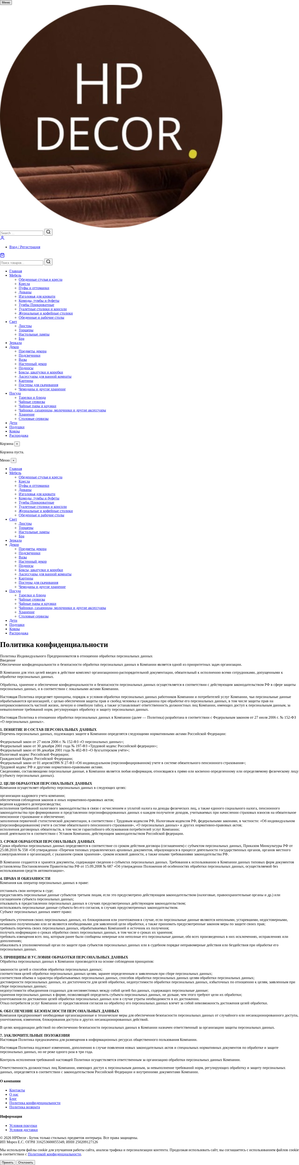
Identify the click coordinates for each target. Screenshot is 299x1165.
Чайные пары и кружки (37, 406)
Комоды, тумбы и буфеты (39, 301)
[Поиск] (48, 262)
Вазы (23, 360)
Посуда (15, 393)
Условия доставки (23, 1130)
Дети (13, 423)
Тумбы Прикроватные (36, 305)
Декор (14, 347)
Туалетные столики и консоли (43, 309)
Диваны (25, 292)
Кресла (24, 284)
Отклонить (25, 1162)
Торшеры (26, 330)
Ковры (14, 431)
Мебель (15, 275)
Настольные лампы (34, 334)
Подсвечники (29, 355)
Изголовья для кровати (37, 296)
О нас (13, 1094)
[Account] (2, 239)
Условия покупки (23, 1126)
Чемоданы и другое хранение (42, 389)
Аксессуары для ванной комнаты (45, 376)
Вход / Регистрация (24, 247)
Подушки (17, 427)
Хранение (27, 414)
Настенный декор (33, 364)
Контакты (17, 1090)
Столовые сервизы (34, 419)
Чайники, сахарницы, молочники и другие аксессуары (62, 410)
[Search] (48, 232)
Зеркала (15, 343)
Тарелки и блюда (32, 397)
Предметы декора (32, 351)
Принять (8, 1162)
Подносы (26, 368)
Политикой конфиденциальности (54, 1154)
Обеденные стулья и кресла (40, 279)
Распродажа (18, 435)
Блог (13, 1099)
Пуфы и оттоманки (34, 288)
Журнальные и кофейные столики (46, 313)
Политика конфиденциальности (35, 1103)
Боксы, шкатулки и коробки (41, 372)
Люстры (25, 326)
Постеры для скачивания (38, 385)
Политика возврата (24, 1107)
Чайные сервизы (32, 402)
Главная (15, 271)
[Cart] (149, 256)
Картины (26, 381)
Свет (13, 322)
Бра (21, 338)
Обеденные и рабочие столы (41, 317)
